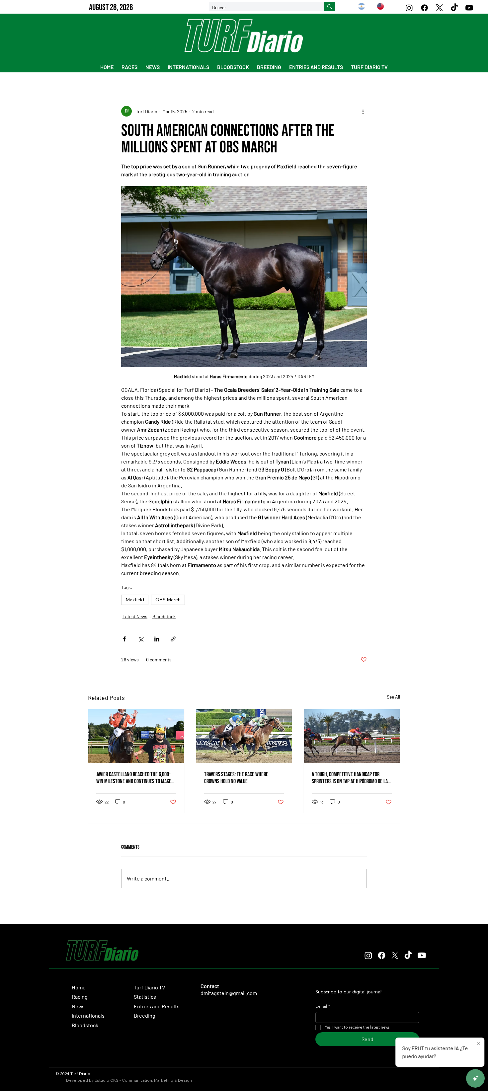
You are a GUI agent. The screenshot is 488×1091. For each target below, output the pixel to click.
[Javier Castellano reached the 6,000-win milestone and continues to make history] (136, 736)
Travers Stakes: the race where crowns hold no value (236, 778)
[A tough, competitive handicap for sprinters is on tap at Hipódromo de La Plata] (352, 736)
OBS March (168, 600)
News (78, 1006)
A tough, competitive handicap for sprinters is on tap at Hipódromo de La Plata (350, 778)
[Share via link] (173, 639)
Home (79, 987)
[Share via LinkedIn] (157, 639)
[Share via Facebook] (124, 639)
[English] (380, 6)
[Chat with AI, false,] (475, 1078)
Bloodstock (164, 616)
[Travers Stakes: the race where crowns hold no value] (244, 736)
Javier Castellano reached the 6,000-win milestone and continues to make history (133, 778)
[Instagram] (409, 7)
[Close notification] (478, 1044)
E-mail (322, 1007)
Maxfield (134, 600)
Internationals (88, 1015)
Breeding (144, 1015)
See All (393, 697)
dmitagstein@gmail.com (229, 993)
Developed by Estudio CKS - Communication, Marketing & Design (129, 1080)
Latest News (134, 616)
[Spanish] (361, 6)
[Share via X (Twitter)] (140, 639)
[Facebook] (424, 7)
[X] (439, 7)
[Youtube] (469, 7)
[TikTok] (454, 7)
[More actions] (363, 111)
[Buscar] (329, 6)
